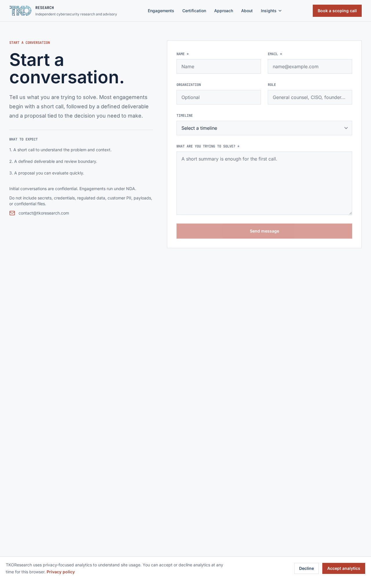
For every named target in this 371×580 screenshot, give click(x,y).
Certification (194, 10)
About (247, 10)
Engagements (161, 10)
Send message (264, 230)
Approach (223, 10)
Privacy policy (61, 571)
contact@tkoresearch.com (44, 212)
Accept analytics (343, 568)
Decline (306, 568)
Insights (269, 10)
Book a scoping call (337, 10)
